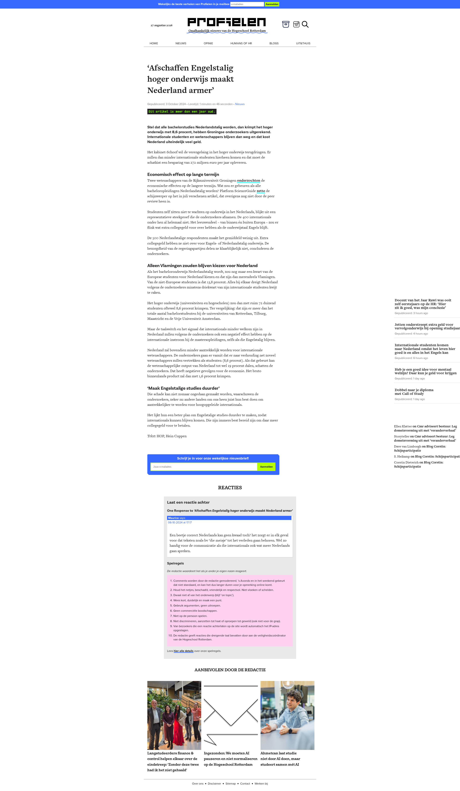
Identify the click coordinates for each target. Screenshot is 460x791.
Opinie (208, 43)
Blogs (274, 43)
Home (154, 43)
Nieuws (181, 43)
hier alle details (184, 651)
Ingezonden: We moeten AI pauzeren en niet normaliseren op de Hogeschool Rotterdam (230, 759)
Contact (245, 783)
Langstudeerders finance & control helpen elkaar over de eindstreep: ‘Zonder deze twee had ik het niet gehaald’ (173, 761)
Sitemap (231, 783)
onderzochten (248, 180)
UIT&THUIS (303, 43)
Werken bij (261, 783)
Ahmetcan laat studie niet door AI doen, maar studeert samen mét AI (280, 759)
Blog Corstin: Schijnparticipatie (420, 448)
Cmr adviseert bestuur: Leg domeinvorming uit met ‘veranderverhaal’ (425, 428)
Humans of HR (241, 43)
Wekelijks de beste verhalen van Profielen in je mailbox (194, 4)
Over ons (197, 783)
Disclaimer (214, 783)
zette (261, 190)
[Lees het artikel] (174, 715)
